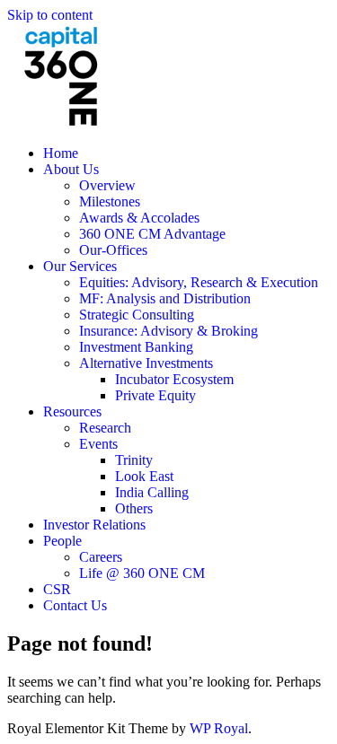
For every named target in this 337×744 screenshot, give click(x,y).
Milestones (109, 201)
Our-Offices (113, 250)
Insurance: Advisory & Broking (168, 330)
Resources (72, 411)
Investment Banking (136, 346)
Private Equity (155, 395)
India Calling (152, 492)
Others (134, 508)
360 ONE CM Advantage (152, 233)
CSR (57, 589)
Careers (100, 557)
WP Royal (219, 728)
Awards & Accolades (139, 217)
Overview (107, 185)
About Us (71, 169)
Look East (144, 476)
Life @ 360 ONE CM (142, 573)
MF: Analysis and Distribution (165, 298)
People (62, 540)
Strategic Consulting (136, 314)
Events (98, 443)
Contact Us (75, 605)
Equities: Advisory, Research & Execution (198, 282)
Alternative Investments (146, 363)
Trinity (134, 460)
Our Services (80, 266)
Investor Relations (94, 524)
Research (105, 427)
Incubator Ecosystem (174, 379)
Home (60, 153)
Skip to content (50, 14)
